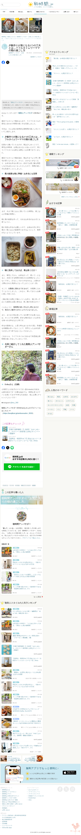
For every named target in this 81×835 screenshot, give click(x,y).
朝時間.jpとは (6, 790)
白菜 (67, 405)
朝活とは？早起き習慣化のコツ (11, 802)
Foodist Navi (32, 798)
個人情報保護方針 (7, 819)
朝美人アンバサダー (17, 102)
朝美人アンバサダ (25, 113)
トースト (51, 409)
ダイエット (59, 401)
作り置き (17, 485)
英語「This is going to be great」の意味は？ (65, 123)
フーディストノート (34, 792)
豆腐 (73, 405)
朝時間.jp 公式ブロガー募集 (10, 800)
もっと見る (37, 597)
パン (58, 409)
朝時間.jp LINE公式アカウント (10, 796)
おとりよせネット (33, 790)
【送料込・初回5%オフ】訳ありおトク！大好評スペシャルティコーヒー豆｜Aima (65, 92)
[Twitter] (7, 63)
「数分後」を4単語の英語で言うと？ (64, 58)
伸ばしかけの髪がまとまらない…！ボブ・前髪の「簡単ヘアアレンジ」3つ (65, 67)
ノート (72, 409)
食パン (50, 401)
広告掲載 (4, 823)
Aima (29, 800)
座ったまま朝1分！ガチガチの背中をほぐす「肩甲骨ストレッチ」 (65, 115)
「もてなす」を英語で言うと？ (62, 137)
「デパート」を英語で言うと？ (62, 73)
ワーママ (12, 485)
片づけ (50, 413)
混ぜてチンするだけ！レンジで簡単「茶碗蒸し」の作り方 (63, 101)
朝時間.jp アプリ (6, 794)
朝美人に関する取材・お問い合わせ (12, 804)
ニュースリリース (7, 825)
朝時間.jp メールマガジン (9, 792)
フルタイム (5, 485)
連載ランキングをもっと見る (69, 197)
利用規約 (4, 808)
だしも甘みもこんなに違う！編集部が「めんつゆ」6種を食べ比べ (65, 108)
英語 (58, 397)
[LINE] (12, 449)
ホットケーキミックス (55, 405)
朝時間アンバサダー (36, 57)
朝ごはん (51, 397)
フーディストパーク (34, 794)
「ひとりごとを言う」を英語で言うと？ (65, 129)
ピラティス (70, 401)
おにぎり (74, 397)
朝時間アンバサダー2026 (9, 798)
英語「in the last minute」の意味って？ (65, 144)
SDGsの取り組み (7, 827)
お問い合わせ (6, 810)
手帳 (64, 409)
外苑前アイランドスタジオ (36, 796)
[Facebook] (3, 63)
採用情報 (4, 821)
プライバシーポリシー (8, 806)
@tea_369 (14, 403)
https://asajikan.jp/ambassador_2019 (17, 413)
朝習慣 (33, 485)
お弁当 (65, 397)
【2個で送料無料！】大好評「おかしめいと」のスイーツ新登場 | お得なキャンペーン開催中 (65, 83)
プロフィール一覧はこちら (31, 538)
